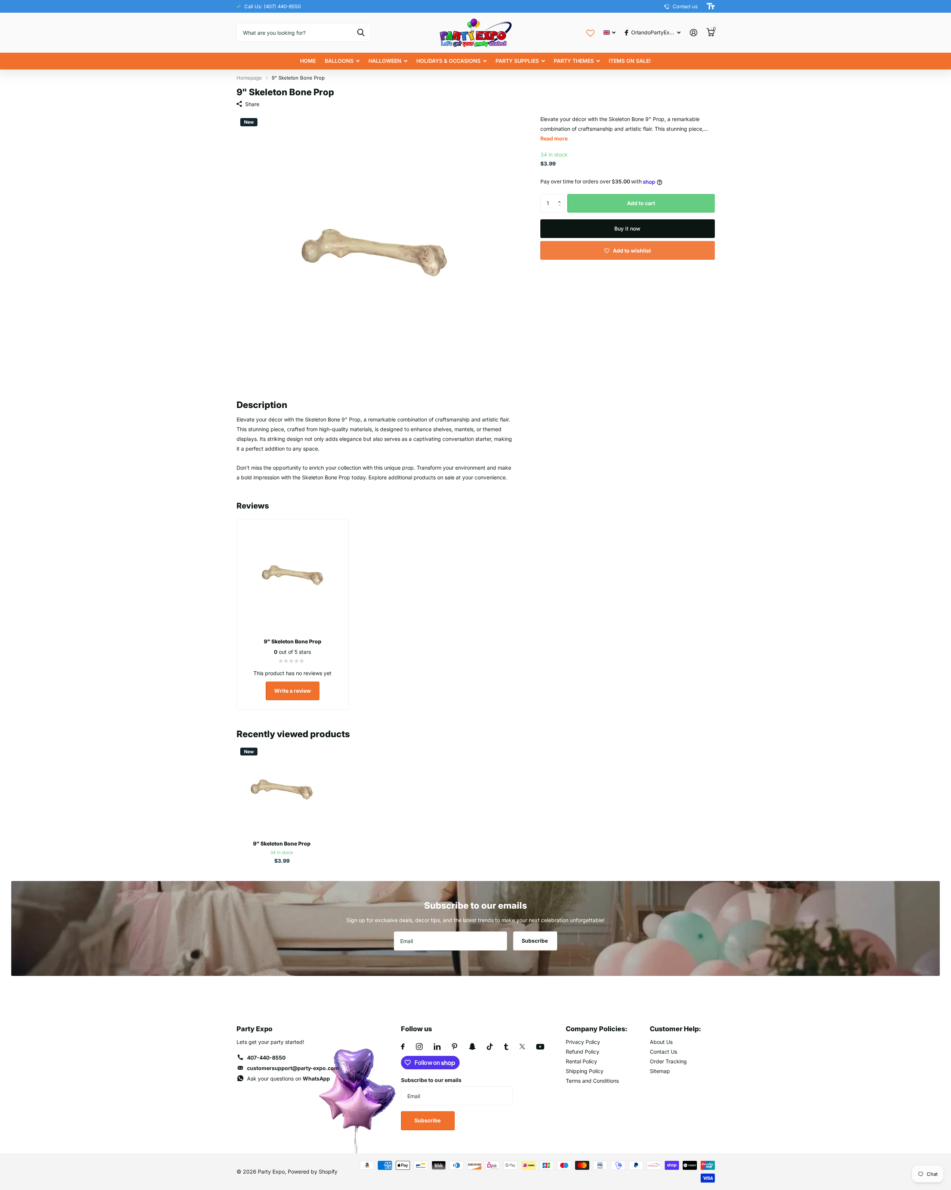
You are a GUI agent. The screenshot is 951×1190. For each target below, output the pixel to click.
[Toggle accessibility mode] (711, 6)
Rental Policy (581, 1061)
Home (308, 61)
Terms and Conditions (592, 1081)
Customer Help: (675, 1029)
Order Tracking (668, 1061)
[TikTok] (490, 1046)
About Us (661, 1042)
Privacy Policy (583, 1042)
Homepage (249, 78)
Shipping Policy (584, 1071)
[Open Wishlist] (590, 32)
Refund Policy (582, 1051)
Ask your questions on (288, 1078)
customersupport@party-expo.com (293, 1068)
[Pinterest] (454, 1046)
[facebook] (403, 1047)
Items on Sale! (630, 61)
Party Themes (574, 61)
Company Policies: (596, 1029)
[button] (561, 196)
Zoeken (361, 32)
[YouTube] (540, 1047)
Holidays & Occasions (448, 61)
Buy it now (627, 228)
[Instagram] (419, 1046)
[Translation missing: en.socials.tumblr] (506, 1046)
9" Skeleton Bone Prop (282, 843)
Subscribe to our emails (431, 1080)
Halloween (384, 61)
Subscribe (535, 940)
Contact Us (663, 1051)
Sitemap (660, 1071)
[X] (522, 1046)
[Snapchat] (472, 1046)
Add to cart (641, 203)
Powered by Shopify (312, 1171)
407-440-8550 (266, 1057)
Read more (554, 138)
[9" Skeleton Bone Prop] (282, 789)
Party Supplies (517, 61)
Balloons (339, 61)
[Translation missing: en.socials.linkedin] (437, 1046)
